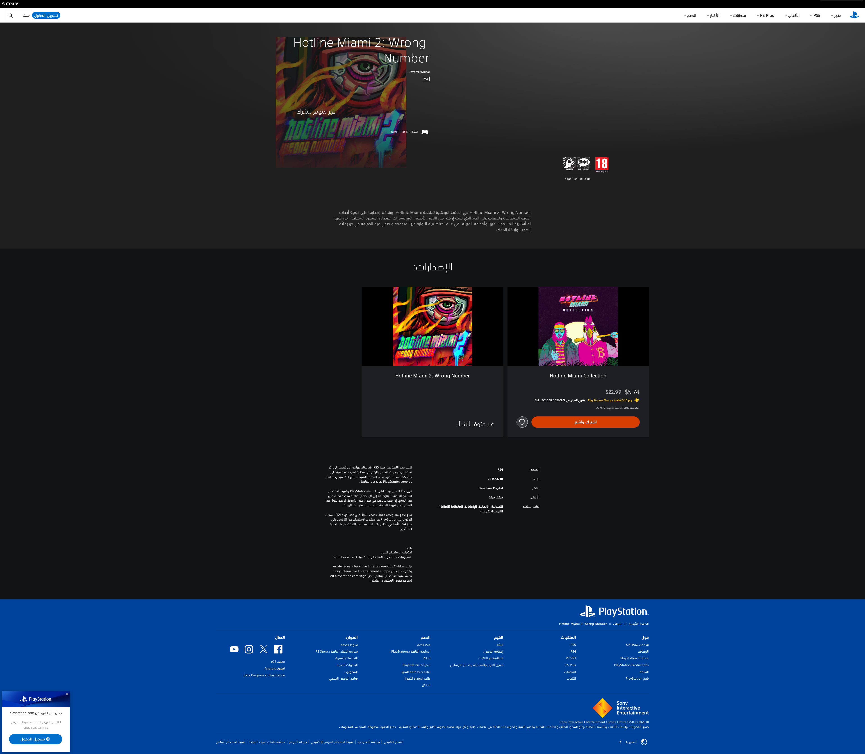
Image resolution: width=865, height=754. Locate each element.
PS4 (573, 651)
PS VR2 (571, 658)
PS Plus (767, 15)
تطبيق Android (275, 668)
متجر (838, 15)
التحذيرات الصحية (347, 665)
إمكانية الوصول (493, 651)
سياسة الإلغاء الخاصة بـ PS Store (337, 651)
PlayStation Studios (634, 658)
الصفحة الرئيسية (639, 624)
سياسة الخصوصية (368, 742)
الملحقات (570, 672)
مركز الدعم (423, 645)
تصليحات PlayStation (416, 665)
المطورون (351, 672)
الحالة (426, 658)
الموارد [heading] (352, 637)
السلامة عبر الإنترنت (490, 658)
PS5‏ (816, 15)
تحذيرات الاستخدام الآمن (396, 552)
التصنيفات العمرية (346, 658)
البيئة (500, 645)
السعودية (631, 742)
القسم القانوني (393, 742)
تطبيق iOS (278, 662)
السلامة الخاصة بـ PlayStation (410, 651)
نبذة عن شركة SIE (637, 645)
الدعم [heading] (425, 637)
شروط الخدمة (349, 645)
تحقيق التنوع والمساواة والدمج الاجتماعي (476, 665)
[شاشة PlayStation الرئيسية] (854, 15)
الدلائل (426, 685)
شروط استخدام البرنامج (230, 742)
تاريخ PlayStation (637, 678)
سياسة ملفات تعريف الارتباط (267, 742)
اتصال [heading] (280, 637)
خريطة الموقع (298, 742)
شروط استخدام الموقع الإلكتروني (332, 742)
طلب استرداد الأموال (417, 678)
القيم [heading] (498, 637)
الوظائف (643, 651)
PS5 (573, 645)
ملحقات (739, 15)
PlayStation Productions (631, 665)
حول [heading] (645, 637)
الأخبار (714, 15)
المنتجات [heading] (568, 637)
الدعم (691, 15)
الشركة (644, 672)
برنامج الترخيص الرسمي (343, 678)
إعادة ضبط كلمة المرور (415, 672)
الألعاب (794, 15)
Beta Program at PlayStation (264, 675)
